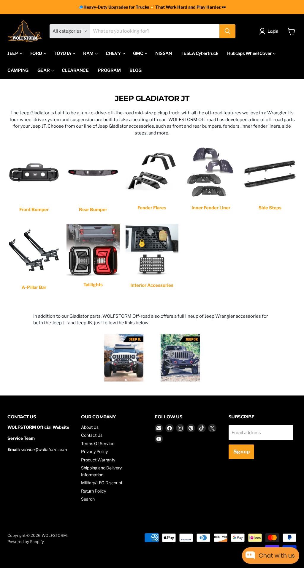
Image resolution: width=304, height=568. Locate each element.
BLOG (135, 70)
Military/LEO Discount (101, 482)
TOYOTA (63, 53)
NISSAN (163, 53)
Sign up (241, 452)
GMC (138, 53)
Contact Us (91, 435)
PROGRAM (109, 70)
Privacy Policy (94, 451)
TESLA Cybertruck (199, 53)
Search (88, 498)
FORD (36, 53)
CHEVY (114, 53)
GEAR (43, 70)
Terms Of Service (97, 443)
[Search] (227, 31)
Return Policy (93, 490)
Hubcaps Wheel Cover (249, 53)
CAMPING (17, 70)
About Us (90, 427)
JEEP (13, 53)
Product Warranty (98, 459)
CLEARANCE (75, 70)
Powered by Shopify (25, 541)
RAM (88, 53)
